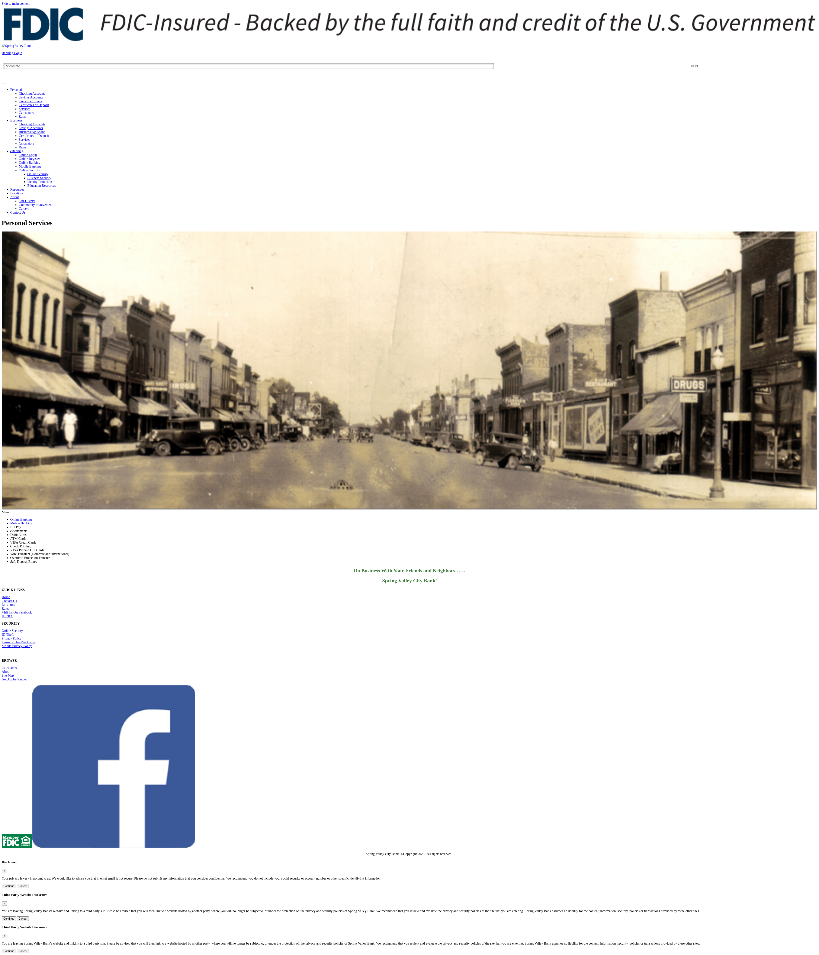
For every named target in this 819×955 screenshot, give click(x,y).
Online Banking (29, 162)
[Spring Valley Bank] (17, 46)
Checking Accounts (32, 93)
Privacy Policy (11, 638)
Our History (27, 201)
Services (24, 109)
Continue (8, 886)
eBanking (16, 151)
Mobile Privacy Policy (17, 646)
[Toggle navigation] (3, 83)
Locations (16, 193)
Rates (22, 116)
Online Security (29, 170)
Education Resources (41, 185)
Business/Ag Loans (32, 132)
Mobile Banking (30, 166)
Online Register (29, 159)
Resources (17, 189)
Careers (24, 208)
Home (6, 597)
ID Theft (7, 634)
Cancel (23, 886)
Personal (16, 89)
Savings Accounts (31, 97)
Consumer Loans (30, 101)
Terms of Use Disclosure (18, 642)
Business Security (39, 178)
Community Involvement (35, 205)
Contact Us (17, 212)
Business (16, 120)
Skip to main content (15, 3)
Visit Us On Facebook (17, 612)
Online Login (28, 155)
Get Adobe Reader (14, 679)
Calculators (26, 112)
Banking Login (12, 53)
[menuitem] (413, 103)
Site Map (8, 675)
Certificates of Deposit (34, 105)
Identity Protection (39, 182)
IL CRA (7, 616)
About (14, 197)
